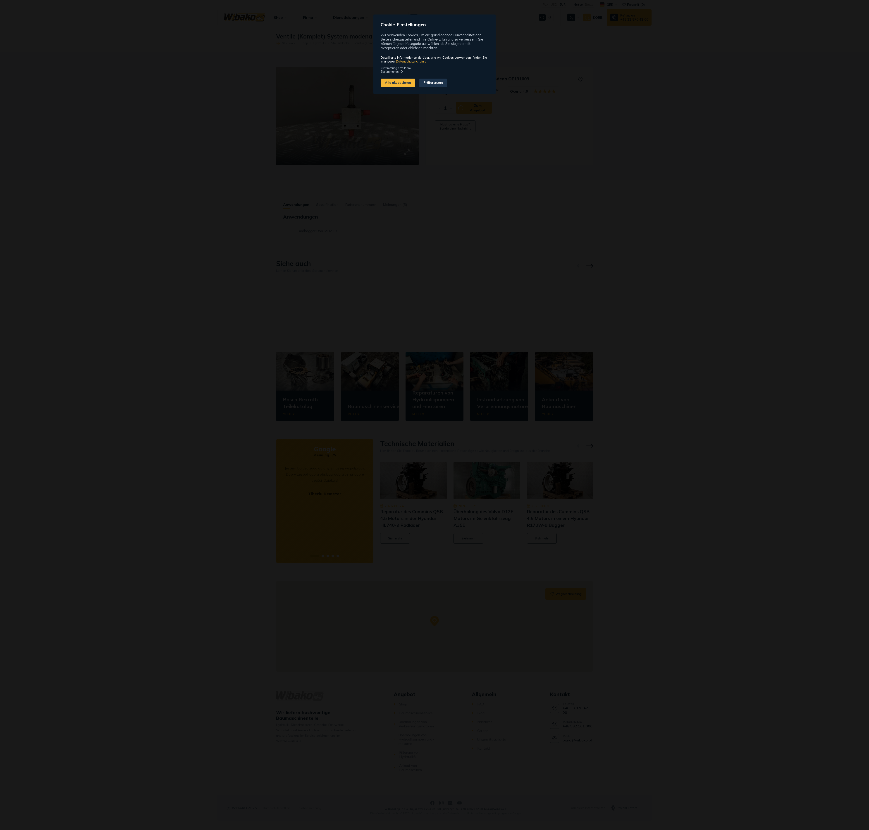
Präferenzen (433, 83)
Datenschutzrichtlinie (411, 61)
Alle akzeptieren (398, 83)
